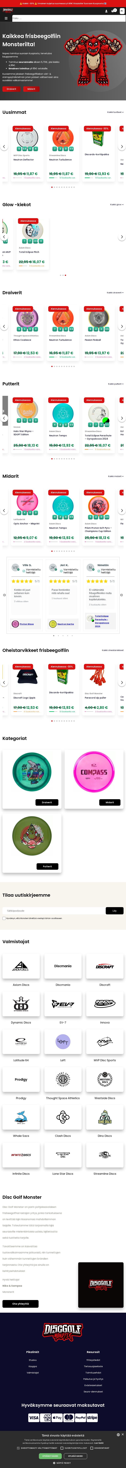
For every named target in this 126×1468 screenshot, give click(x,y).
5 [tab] (72, 635)
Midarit (31, 89)
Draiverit (11, 89)
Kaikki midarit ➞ (116, 476)
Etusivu (33, 1360)
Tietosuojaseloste (93, 1366)
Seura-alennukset (93, 1391)
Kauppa (33, 1366)
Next (121, 595)
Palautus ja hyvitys (93, 1379)
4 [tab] (67, 635)
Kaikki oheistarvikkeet (113, 650)
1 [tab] (53, 635)
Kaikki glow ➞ (117, 204)
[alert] (63, 1449)
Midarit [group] (10, 476)
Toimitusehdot (93, 1372)
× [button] (122, 1434)
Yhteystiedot (93, 1360)
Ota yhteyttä (20, 1304)
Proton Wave (27, 624)
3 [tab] (63, 635)
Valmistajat (33, 1372)
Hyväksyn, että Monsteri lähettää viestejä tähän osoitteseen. (34, 918)
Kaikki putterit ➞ (116, 383)
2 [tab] (58, 635)
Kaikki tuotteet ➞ (115, 112)
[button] (18, 1448)
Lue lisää (98, 1443)
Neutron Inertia (65, 624)
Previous (4, 595)
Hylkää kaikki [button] (75, 1456)
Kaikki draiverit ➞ (115, 292)
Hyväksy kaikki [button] (50, 1456)
